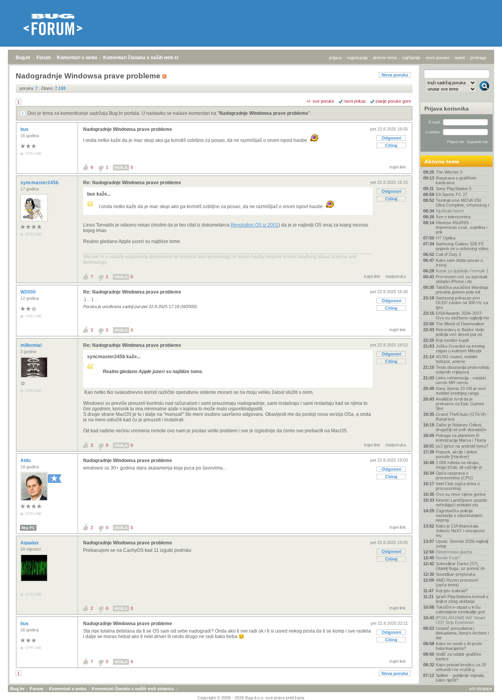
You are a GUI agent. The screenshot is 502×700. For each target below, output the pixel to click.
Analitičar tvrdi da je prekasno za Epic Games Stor (460, 404)
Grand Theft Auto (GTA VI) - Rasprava (462, 416)
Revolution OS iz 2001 (254, 225)
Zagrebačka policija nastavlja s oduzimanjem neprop (459, 515)
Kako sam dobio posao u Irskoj (459, 262)
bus (25, 129)
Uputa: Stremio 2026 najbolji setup (462, 543)
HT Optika (445, 238)
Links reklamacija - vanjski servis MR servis (461, 380)
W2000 (28, 292)
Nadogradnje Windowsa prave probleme (263, 113)
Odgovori (391, 138)
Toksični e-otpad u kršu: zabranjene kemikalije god (460, 609)
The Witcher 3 (449, 172)
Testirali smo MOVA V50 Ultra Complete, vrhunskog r (462, 202)
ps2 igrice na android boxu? (462, 446)
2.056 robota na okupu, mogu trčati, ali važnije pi (459, 465)
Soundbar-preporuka (455, 574)
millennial (31, 345)
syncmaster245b (40, 182)
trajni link (397, 167)
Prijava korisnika (446, 108)
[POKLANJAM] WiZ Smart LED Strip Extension (460, 620)
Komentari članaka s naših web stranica (148, 57)
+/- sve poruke (320, 101)
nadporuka (396, 276)
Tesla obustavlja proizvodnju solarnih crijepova (462, 369)
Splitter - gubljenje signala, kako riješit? (460, 677)
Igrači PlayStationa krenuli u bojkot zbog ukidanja (462, 599)
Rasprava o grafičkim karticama (456, 180)
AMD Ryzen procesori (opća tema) (457, 582)
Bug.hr (23, 57)
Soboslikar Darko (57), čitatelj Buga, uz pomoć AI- (461, 566)
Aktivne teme (441, 161)
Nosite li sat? (448, 557)
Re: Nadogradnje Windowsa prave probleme (132, 182)
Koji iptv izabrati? (451, 590)
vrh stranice (480, 688)
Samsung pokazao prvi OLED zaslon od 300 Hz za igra (462, 303)
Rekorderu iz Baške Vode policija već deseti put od (460, 332)
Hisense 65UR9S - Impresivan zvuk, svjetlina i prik (461, 227)
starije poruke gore (393, 101)
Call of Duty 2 (448, 254)
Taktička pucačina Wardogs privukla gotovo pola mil (462, 289)
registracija (357, 57)
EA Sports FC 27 (451, 194)
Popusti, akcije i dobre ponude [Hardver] (456, 454)
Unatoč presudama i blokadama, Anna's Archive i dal (462, 633)
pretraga (478, 57)
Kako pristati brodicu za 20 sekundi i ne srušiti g (461, 667)
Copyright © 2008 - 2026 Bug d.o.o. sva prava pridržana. (251, 697)
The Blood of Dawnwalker (460, 323)
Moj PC (28, 528)
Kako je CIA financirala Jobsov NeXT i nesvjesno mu (460, 531)
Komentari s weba (77, 57)
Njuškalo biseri (450, 211)
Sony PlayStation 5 (453, 188)
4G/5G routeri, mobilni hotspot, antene (456, 359)
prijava (335, 57)
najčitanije (411, 57)
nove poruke (437, 57)
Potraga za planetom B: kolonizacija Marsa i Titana (461, 437)
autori (460, 57)
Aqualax (30, 543)
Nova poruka (395, 75)
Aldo (26, 460)
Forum (43, 57)
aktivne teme (385, 57)
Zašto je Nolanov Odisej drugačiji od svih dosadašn (461, 427)
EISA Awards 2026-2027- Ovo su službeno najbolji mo (462, 315)
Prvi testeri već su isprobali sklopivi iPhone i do (461, 279)
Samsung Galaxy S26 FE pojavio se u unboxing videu (462, 246)
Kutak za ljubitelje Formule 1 (462, 270)
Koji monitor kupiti (452, 340)
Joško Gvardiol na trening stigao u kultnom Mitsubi (460, 348)
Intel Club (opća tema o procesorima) (458, 486)
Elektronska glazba (454, 551)
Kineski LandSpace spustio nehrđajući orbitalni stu (461, 502)
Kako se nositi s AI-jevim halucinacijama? (459, 646)
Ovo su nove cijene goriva (461, 494)
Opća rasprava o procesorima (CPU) (454, 475)
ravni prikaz (355, 101)
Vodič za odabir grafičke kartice (458, 656)
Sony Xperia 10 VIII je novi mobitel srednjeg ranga (461, 390)
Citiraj (391, 145)
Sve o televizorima (453, 216)
